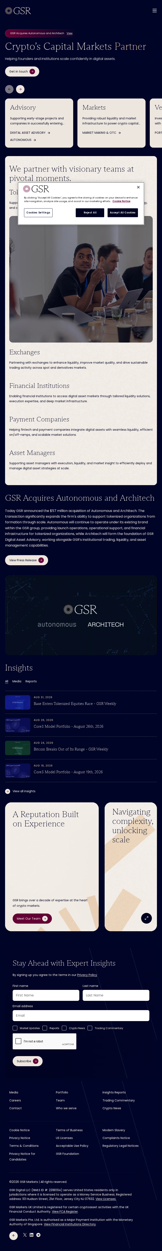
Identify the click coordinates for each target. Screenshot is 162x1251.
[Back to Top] (13, 1236)
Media (16, 681)
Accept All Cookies (123, 212)
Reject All (90, 212)
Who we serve (66, 1108)
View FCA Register (65, 1211)
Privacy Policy (87, 975)
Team (60, 1100)
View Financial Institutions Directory (70, 1224)
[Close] (138, 187)
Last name (90, 986)
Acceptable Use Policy (72, 1146)
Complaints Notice (116, 1138)
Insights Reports (114, 1092)
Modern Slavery (114, 1130)
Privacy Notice (19, 1138)
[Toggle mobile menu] (154, 10)
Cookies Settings (38, 212)
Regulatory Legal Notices (121, 1146)
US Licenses (64, 1138)
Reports (31, 681)
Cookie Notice (19, 1130)
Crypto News (77, 1028)
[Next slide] (20, 89)
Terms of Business (69, 1130)
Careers (15, 1100)
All (6, 681)
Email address (23, 1006)
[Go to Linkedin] (32, 1235)
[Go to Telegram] (38, 1235)
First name (20, 986)
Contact (15, 1108)
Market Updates (30, 1028)
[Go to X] (25, 1235)
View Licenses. (106, 1199)
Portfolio (62, 1092)
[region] (81, 203)
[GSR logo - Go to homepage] (18, 10)
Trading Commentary (109, 1028)
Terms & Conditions (24, 1146)
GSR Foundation (67, 1154)
